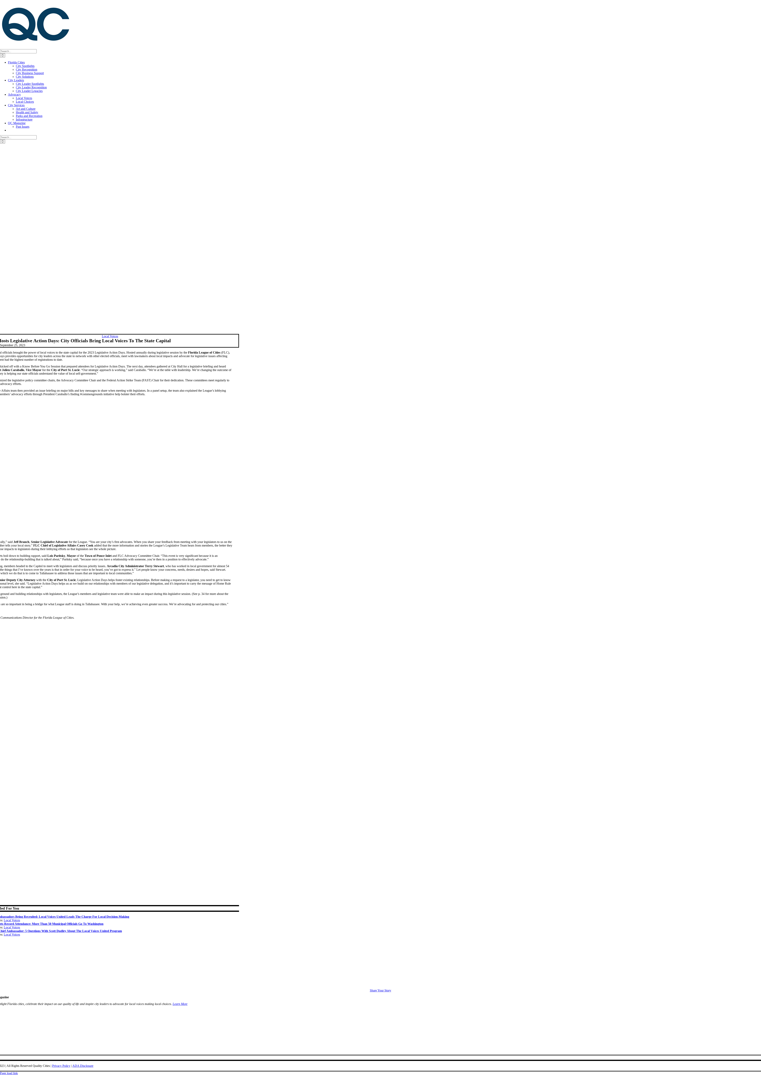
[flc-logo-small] (380, 1053)
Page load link (9, 1073)
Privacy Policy (61, 1065)
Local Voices (12, 920)
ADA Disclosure (82, 1065)
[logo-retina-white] (380, 987)
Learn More (180, 1004)
